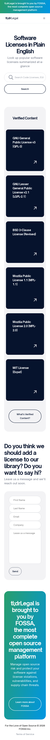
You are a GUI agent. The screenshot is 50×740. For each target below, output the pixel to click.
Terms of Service (25, 734)
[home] (11, 18)
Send (15, 571)
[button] (44, 18)
